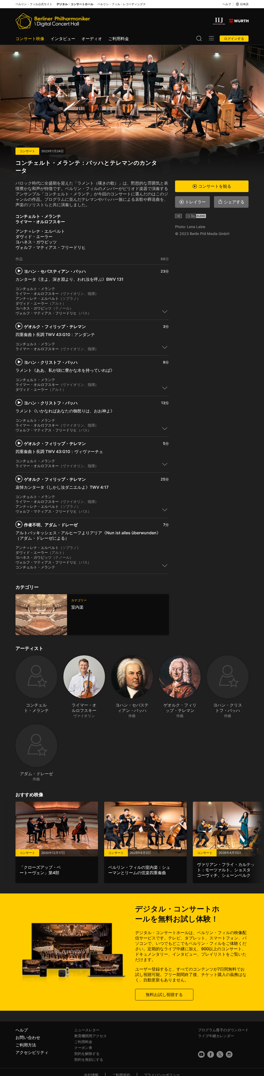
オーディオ (91, 38)
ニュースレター (87, 1030)
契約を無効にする (88, 1059)
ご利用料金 (118, 38)
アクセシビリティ (31, 1052)
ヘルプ (226, 4)
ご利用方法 (25, 1044)
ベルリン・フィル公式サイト (33, 4)
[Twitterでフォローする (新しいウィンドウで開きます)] (220, 1054)
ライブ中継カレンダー (216, 1036)
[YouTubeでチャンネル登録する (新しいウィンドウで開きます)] (201, 1054)
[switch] (165, 311)
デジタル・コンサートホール (74, 4)
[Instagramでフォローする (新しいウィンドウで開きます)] (229, 1054)
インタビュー (63, 38)
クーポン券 (83, 1047)
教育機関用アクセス (90, 1036)
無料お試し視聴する (164, 994)
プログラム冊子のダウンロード (223, 1030)
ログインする (234, 39)
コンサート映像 (29, 38)
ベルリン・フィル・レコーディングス (121, 4)
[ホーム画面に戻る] (52, 21)
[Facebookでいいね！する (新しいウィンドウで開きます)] (210, 1054)
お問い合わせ (27, 1037)
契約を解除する (87, 1053)
